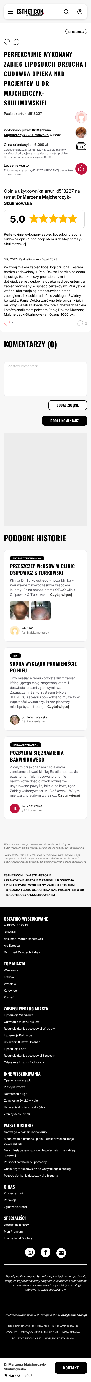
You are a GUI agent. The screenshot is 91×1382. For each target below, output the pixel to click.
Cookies (11, 1332)
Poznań (9, 997)
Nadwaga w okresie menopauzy (25, 1132)
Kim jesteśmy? (13, 1193)
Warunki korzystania (59, 1338)
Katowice (10, 990)
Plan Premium (13, 1231)
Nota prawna (71, 1332)
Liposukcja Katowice (18, 1035)
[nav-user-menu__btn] (79, 12)
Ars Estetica (12, 945)
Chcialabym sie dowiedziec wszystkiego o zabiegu (38, 1169)
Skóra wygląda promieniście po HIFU (43, 667)
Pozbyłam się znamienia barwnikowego (37, 756)
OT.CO (60, 590)
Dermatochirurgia (15, 1094)
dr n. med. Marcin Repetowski (24, 939)
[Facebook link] (45, 1253)
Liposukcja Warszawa (18, 1015)
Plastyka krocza (14, 1087)
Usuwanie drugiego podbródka (24, 1107)
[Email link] (61, 1253)
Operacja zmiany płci (18, 1080)
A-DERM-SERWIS (16, 925)
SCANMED (11, 932)
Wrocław (10, 984)
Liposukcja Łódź (15, 1049)
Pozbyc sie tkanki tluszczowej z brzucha (31, 1175)
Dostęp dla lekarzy (16, 1224)
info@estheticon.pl (73, 1315)
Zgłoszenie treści (15, 1207)
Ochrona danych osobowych (28, 1325)
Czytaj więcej (61, 594)
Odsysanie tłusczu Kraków (22, 1021)
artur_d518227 (30, 114)
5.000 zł (41, 144)
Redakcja (10, 1200)
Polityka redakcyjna (26, 1338)
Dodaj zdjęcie (68, 405)
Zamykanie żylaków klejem (22, 1100)
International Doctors (18, 1238)
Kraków (9, 977)
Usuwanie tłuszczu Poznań (22, 1042)
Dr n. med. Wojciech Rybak (22, 952)
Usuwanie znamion (26, 745)
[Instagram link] (30, 1253)
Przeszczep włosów (27, 558)
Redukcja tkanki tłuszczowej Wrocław (29, 1028)
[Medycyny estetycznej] (30, 12)
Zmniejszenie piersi (17, 1114)
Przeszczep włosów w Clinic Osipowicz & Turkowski (42, 569)
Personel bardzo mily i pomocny (25, 1162)
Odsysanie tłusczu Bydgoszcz (24, 1062)
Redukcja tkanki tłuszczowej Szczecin (29, 1055)
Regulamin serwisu (65, 1325)
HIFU (15, 656)
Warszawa (11, 970)
